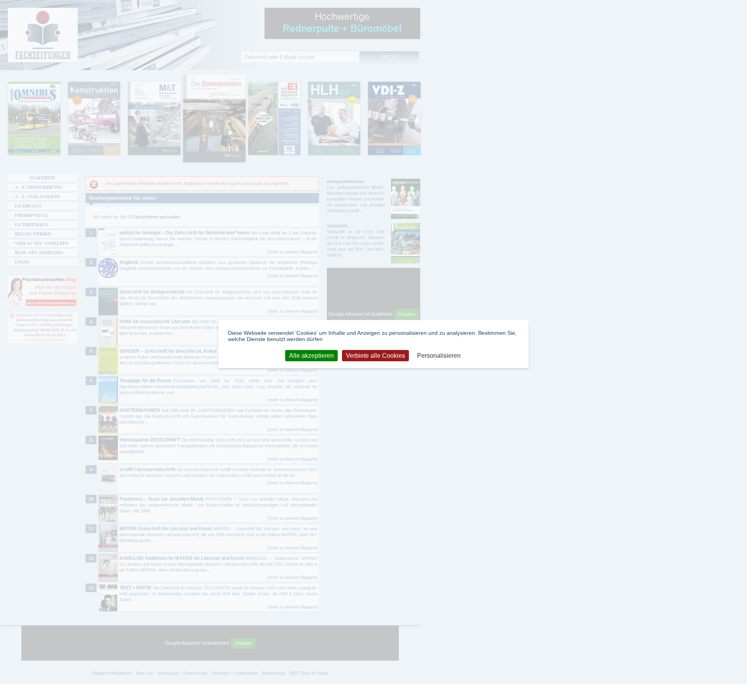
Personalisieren (439, 355)
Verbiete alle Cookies (375, 355)
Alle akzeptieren (311, 355)
